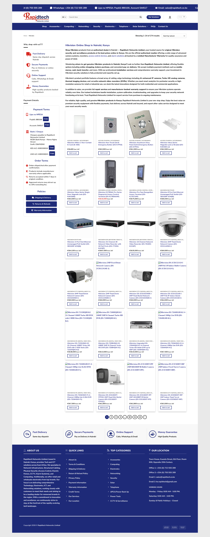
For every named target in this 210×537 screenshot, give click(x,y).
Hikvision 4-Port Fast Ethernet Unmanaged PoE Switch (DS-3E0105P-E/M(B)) (79, 244)
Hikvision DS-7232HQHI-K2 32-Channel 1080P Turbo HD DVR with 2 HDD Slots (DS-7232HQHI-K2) (78, 346)
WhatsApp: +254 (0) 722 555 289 (62, 7)
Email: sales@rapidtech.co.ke (165, 7)
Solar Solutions (139, 26)
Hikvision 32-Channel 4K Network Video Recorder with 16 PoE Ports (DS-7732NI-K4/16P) (109, 245)
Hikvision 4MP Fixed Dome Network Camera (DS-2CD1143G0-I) (170, 244)
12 (140, 417)
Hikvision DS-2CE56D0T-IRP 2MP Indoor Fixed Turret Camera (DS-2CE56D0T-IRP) (171, 397)
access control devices (98, 56)
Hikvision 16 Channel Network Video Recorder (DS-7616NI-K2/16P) (141, 244)
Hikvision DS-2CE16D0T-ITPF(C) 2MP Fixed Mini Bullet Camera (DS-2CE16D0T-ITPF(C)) (109, 398)
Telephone (123, 26)
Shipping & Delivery (43, 197)
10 (130, 417)
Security (96, 26)
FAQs (153, 26)
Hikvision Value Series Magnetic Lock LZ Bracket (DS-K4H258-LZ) (171, 145)
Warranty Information (43, 210)
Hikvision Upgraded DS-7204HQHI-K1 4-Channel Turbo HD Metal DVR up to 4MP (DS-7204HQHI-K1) (139, 346)
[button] (170, 17)
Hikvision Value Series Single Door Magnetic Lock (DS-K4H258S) (78, 194)
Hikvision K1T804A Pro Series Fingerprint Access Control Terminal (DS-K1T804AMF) (110, 194)
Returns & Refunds (42, 204)
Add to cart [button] (73, 153)
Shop (44, 26)
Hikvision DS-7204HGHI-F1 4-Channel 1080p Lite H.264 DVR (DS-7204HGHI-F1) (79, 397)
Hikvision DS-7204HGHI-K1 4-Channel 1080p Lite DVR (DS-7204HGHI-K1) (172, 345)
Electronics (109, 26)
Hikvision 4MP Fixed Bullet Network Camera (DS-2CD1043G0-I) (77, 296)
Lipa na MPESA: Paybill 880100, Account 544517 (115, 7)
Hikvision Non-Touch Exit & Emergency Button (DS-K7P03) (110, 144)
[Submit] (141, 17)
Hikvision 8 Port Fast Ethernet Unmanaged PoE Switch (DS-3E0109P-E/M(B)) (171, 194)
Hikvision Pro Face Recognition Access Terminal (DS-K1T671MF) (141, 194)
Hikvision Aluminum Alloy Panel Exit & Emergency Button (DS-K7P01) (141, 145)
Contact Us (163, 26)
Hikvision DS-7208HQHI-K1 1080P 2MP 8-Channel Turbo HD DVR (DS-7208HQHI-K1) (109, 345)
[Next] (145, 417)
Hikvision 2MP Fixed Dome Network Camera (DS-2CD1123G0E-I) (108, 296)
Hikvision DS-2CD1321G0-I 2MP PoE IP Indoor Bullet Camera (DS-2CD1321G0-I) (171, 296)
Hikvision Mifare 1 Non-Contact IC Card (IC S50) (79, 144)
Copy (46, 119)
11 (135, 417)
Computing (69, 26)
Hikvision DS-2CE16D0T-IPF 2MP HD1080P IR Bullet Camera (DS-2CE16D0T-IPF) (140, 397)
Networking (83, 26)
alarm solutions (117, 56)
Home (25, 36)
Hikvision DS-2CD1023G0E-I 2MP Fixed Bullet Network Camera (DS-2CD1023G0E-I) (140, 296)
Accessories (54, 26)
